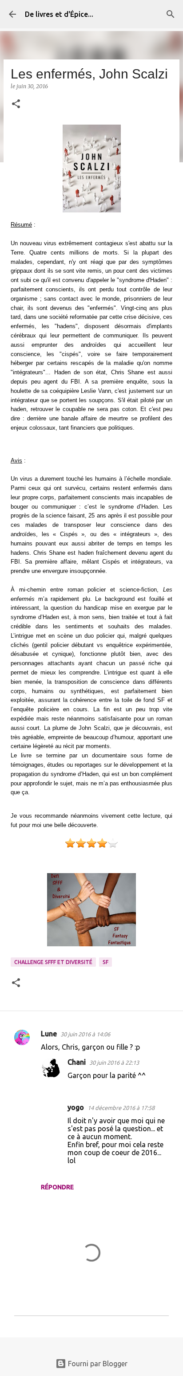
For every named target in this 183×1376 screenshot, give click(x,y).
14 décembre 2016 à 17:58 (121, 1108)
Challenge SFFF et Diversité (53, 962)
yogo (76, 1107)
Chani (77, 1062)
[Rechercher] (170, 14)
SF (105, 962)
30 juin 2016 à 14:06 (85, 1034)
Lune (49, 1034)
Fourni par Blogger (96, 1364)
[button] (16, 104)
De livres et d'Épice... (59, 14)
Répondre (57, 1187)
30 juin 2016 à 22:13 (114, 1062)
